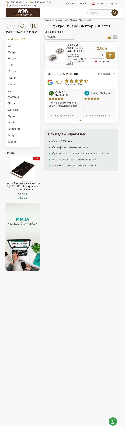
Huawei (12, 58)
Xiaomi (12, 141)
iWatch (12, 77)
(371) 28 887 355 (42, 2)
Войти (83, 3)
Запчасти (22, 31)
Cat (10, 45)
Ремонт (11, 31)
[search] (114, 12)
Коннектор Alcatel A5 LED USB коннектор (75, 47)
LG (10, 90)
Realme (13, 122)
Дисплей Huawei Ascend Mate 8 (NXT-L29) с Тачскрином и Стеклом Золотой (23, 186)
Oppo (11, 116)
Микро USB (18, 39)
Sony (11, 135)
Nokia (11, 103)
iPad (11, 64)
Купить (110, 55)
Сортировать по (53, 32)
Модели (34, 31)
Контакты (71, 3)
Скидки (9, 153)
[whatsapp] (113, 421)
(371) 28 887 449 (18, 2)
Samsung (14, 128)
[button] (80, 120)
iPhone (12, 71)
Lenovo (12, 84)
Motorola (13, 97)
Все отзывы (104, 73)
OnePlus (13, 109)
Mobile (23, 15)
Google (12, 52)
